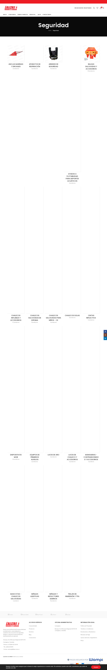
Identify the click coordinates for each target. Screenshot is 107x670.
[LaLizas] (68, 614)
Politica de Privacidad (86, 626)
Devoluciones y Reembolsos (88, 631)
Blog (30, 634)
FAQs (82, 640)
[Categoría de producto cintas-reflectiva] (91, 254)
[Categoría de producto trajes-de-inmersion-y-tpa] (72, 532)
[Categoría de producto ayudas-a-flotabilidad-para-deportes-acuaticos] (72, 115)
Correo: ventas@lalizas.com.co (11, 649)
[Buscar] (94, 8)
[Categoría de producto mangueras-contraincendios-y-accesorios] (91, 394)
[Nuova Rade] (25, 614)
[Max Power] (39, 614)
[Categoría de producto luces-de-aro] (53, 392)
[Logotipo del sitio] (11, 8)
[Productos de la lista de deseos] (97, 8)
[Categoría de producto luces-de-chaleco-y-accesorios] (72, 394)
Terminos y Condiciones (87, 629)
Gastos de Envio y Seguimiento (89, 637)
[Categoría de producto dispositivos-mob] (15, 393)
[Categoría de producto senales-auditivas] (34, 532)
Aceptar (96, 667)
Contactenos (32, 637)
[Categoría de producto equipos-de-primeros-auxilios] (34, 394)
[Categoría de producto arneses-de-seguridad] (53, 57)
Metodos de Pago (85, 634)
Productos (32, 629)
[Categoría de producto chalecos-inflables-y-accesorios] (15, 255)
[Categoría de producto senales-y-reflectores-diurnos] (53, 534)
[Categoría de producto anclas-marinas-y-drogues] (15, 57)
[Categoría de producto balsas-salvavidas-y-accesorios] (91, 59)
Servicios (31, 631)
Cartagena (57, 626)
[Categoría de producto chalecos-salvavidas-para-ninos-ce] (53, 255)
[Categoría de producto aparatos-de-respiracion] (34, 57)
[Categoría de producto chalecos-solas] (72, 253)
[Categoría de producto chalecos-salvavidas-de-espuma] (34, 255)
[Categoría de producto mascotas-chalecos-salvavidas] (15, 534)
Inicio (49, 30)
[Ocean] (10, 614)
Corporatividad (33, 626)
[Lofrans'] (53, 614)
